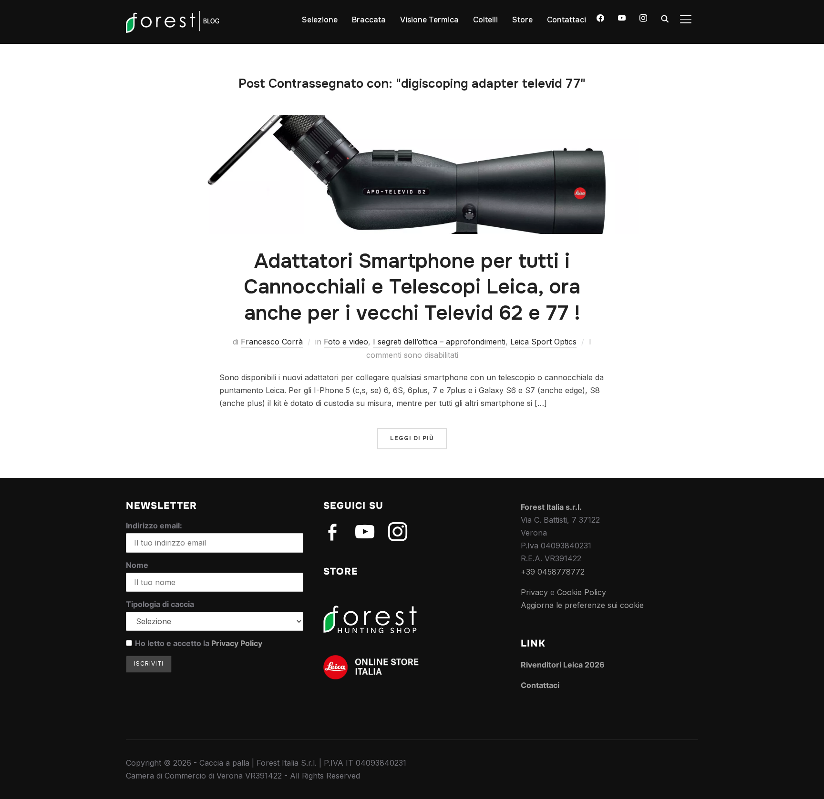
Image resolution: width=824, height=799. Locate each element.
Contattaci (566, 20)
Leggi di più (412, 438)
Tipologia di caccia (160, 604)
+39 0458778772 (553, 571)
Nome (137, 565)
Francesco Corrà (272, 341)
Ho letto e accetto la (198, 643)
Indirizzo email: (154, 525)
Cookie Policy (581, 592)
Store (522, 20)
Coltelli (485, 20)
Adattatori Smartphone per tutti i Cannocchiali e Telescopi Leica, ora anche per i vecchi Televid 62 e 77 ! (412, 287)
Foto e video (346, 341)
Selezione (320, 20)
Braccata (369, 20)
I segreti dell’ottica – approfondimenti (439, 341)
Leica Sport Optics (543, 341)
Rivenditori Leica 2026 (563, 664)
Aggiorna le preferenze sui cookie (582, 605)
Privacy (534, 592)
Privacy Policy (236, 643)
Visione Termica (429, 20)
